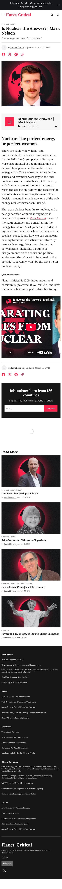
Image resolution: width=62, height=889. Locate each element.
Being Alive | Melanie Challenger (15, 718)
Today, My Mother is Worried (14, 683)
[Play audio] (19, 126)
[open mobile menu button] (3, 15)
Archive (12, 24)
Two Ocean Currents (10, 732)
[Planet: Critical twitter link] (4, 870)
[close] (58, 5)
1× (37, 127)
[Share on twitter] (10, 54)
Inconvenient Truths (24, 583)
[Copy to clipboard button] (21, 54)
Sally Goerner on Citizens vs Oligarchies (19, 702)
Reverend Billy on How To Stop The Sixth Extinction (24, 713)
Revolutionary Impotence (12, 660)
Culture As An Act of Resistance (15, 748)
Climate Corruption (10, 762)
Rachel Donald (17, 47)
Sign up (5, 857)
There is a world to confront (14, 743)
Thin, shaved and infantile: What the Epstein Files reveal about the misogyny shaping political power (30, 671)
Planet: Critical (8, 853)
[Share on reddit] (16, 54)
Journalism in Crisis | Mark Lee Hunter (18, 707)
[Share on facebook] (4, 54)
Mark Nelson (38, 218)
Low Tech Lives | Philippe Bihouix (16, 697)
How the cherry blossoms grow (15, 737)
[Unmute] (56, 126)
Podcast (6, 24)
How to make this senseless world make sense (21, 665)
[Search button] (51, 14)
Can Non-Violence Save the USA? (15, 677)
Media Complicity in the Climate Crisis (18, 753)
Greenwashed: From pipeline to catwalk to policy (22, 789)
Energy (19, 490)
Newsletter (6, 727)
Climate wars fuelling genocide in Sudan (19, 794)
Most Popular (7, 655)
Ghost (45, 851)
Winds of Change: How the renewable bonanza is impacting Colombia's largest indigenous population (27, 777)
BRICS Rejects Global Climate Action (17, 783)
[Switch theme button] (58, 14)
